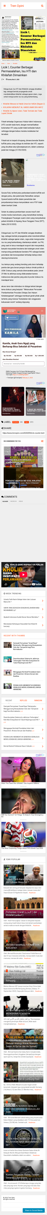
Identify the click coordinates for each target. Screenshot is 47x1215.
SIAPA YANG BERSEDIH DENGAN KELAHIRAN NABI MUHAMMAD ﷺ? (23, 1141)
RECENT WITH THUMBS (14, 636)
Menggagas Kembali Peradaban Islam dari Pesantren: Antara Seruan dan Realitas (26, 674)
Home (2, 63)
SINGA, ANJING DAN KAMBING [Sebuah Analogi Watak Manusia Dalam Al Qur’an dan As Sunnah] (22, 1043)
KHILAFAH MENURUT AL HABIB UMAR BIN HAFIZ (23, 107)
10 (7, 1170)
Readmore (32, 893)
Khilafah (15, 63)
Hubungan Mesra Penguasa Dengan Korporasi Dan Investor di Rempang (22, 977)
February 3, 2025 (27, 378)
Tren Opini (17, 6)
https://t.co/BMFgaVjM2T (21, 375)
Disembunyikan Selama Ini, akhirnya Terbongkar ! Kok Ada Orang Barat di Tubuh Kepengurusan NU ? (26, 661)
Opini (8, 63)
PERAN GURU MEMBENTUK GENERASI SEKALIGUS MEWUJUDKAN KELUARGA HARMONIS (27, 687)
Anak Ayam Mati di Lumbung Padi (22, 1079)
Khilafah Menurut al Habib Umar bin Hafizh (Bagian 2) (24, 104)
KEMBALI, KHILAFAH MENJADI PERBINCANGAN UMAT (18, 461)
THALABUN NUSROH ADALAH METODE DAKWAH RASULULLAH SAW (23, 1109)
